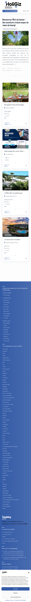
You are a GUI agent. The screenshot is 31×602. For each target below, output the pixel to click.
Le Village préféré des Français (10, 446)
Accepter (15, 589)
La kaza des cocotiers (12, 240)
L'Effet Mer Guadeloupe (13, 193)
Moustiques (5, 493)
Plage (3, 477)
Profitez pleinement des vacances (10, 499)
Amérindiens (5, 475)
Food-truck (5, 428)
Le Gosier (5, 304)
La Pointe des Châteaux (8, 397)
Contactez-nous (7, 534)
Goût (3, 362)
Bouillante (5, 329)
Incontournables (6, 408)
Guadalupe (5, 389)
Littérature (5, 377)
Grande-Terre (7, 298)
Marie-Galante (8, 293)
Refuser (15, 593)
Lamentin (5, 332)
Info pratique (5, 504)
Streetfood (5, 424)
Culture (4, 417)
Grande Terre (5, 442)
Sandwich (4, 351)
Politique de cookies (9, 600)
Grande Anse (5, 402)
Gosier (4, 435)
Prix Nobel (5, 349)
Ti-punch (4, 431)
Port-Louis (5, 309)
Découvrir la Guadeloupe (10, 28)
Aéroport (4, 373)
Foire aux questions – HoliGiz (10, 569)
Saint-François (6, 313)
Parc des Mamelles (7, 395)
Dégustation (5, 357)
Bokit (3, 353)
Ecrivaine (4, 382)
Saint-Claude (6, 327)
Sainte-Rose (6, 334)
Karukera (4, 484)
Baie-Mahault (6, 323)
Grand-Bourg (6, 295)
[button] (28, 572)
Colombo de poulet (7, 457)
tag (4, 543)
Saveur (4, 355)
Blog (4, 536)
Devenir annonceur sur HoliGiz (10, 567)
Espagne (4, 386)
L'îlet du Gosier (6, 433)
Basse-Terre (7, 321)
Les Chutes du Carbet (7, 404)
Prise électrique (6, 502)
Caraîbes (4, 426)
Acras (3, 440)
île (2, 482)
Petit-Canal (6, 307)
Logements (8, 100)
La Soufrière (5, 406)
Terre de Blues (6, 420)
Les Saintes (5, 464)
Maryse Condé (6, 384)
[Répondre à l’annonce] (26, 124)
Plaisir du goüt (6, 369)
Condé (4, 375)
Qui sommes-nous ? (8, 532)
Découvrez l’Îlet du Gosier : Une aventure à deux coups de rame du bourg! (15, 22)
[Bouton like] (3, 68)
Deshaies (5, 336)
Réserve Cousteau (6, 393)
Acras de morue (6, 455)
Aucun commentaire (7, 70)
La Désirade (5, 462)
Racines (4, 413)
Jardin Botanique (6, 400)
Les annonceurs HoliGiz (9, 538)
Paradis (4, 479)
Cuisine (4, 371)
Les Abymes (6, 315)
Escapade (4, 451)
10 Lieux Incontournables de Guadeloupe (13, 555)
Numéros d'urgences (7, 497)
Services (7, 146)
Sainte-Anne (6, 300)
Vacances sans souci (7, 471)
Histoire (4, 488)
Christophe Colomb (7, 411)
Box (3, 364)
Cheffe (4, 366)
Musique (4, 415)
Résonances (5, 391)
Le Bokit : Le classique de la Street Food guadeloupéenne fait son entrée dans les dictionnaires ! (13, 553)
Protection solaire (6, 495)
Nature (4, 508)
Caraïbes (4, 473)
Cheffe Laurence (6, 360)
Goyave (5, 325)
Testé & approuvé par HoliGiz (10, 541)
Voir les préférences (15, 597)
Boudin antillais (6, 453)
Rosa (3, 437)
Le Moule (5, 318)
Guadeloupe (5, 491)
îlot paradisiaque (6, 506)
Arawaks (4, 486)
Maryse (4, 380)
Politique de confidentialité (20, 600)
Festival (4, 422)
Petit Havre (5, 444)
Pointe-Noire (6, 341)
